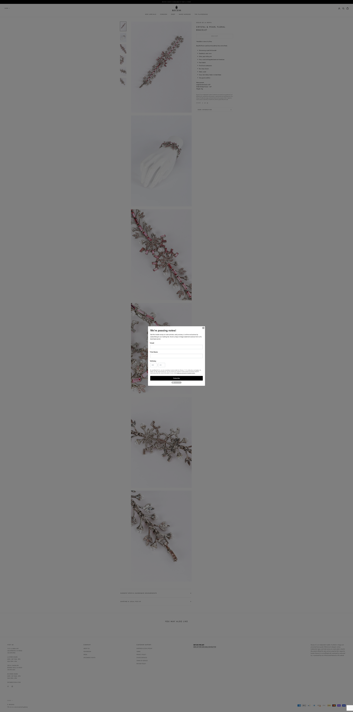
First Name (154, 352)
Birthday (153, 361)
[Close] (203, 328)
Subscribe (176, 378)
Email (152, 343)
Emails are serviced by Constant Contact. (186, 373)
